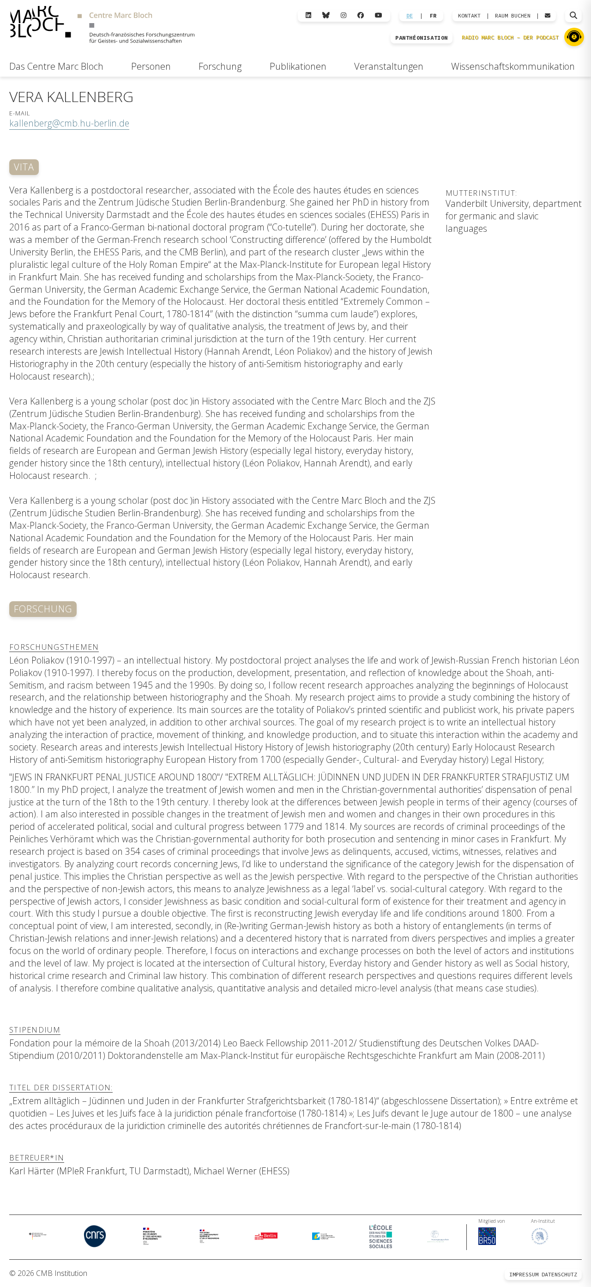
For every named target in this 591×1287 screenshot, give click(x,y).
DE (409, 15)
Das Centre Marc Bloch (56, 66)
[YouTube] (379, 15)
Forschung (220, 66)
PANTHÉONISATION (421, 38)
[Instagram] (343, 15)
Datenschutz (559, 1274)
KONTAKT (469, 15)
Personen (151, 66)
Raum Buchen (513, 15)
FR (433, 15)
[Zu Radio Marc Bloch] (574, 37)
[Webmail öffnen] (547, 15)
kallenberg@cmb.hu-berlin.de (69, 123)
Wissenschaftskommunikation (513, 66)
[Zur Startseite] (102, 26)
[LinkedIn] (308, 15)
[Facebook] (360, 15)
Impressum (523, 1274)
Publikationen (298, 66)
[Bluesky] (326, 15)
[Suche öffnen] (573, 16)
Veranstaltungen (388, 66)
